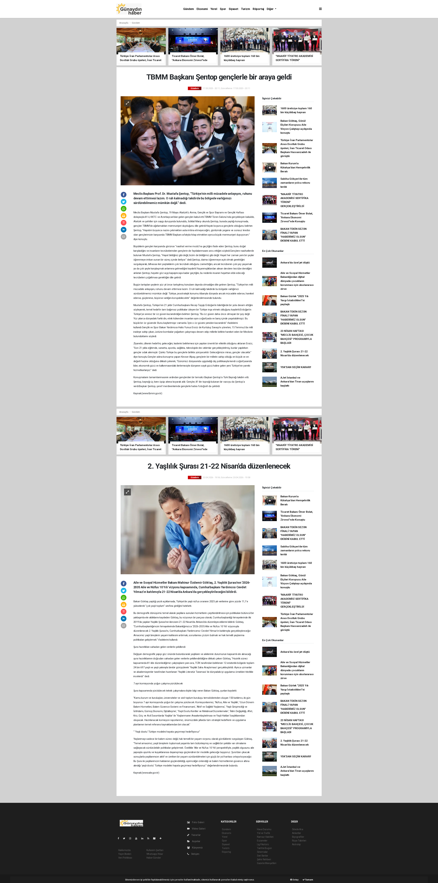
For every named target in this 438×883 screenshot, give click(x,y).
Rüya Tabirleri (299, 840)
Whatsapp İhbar (154, 854)
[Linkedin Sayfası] (143, 838)
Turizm (245, 9)
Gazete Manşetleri (266, 863)
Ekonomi (202, 9)
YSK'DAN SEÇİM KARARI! (295, 367)
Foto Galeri (197, 822)
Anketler (296, 833)
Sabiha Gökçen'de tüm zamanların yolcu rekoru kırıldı (295, 182)
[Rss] (149, 838)
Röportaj (258, 9)
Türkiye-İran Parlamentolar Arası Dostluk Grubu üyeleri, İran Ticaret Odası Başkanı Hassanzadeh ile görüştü (296, 148)
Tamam (309, 879)
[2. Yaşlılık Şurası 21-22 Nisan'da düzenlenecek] (188, 529)
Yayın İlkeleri (124, 854)
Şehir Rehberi (264, 859)
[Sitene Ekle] (162, 838)
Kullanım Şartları (154, 850)
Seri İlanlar (262, 855)
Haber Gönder (153, 857)
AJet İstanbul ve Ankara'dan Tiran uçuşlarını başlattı (297, 381)
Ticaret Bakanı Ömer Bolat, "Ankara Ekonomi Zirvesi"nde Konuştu (296, 217)
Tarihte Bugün (264, 848)
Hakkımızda (124, 850)
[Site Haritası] (155, 838)
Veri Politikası (125, 857)
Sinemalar (262, 852)
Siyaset (233, 9)
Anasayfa (124, 23)
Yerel (213, 9)
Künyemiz (197, 847)
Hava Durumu (264, 829)
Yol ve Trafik (263, 833)
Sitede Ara (297, 829)
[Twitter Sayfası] (125, 838)
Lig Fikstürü (263, 844)
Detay (295, 879)
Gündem (188, 9)
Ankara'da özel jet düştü (295, 262)
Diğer (270, 9)
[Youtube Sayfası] (137, 838)
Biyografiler (298, 836)
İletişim (195, 854)
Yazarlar (196, 835)
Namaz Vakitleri (265, 836)
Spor (223, 9)
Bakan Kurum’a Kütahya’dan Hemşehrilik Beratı (295, 167)
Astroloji (296, 844)
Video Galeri (198, 828)
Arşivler (195, 841)
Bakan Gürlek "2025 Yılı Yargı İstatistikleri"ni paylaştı (294, 300)
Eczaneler (262, 840)
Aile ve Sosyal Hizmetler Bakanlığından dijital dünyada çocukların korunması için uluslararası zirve (297, 280)
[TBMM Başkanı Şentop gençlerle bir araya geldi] (188, 140)
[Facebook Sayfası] (120, 838)
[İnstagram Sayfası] (131, 838)
